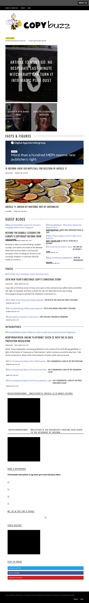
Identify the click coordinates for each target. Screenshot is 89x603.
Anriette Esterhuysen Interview (15, 41)
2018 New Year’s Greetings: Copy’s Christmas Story (33, 279)
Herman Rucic (9, 173)
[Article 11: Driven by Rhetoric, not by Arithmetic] (44, 191)
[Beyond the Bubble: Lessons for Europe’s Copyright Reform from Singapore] (24, 226)
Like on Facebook (14, 573)
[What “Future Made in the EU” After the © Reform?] (64, 237)
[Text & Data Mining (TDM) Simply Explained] (24, 308)
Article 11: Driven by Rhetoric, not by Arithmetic (32, 206)
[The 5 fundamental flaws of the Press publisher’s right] (29, 380)
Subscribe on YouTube (16, 577)
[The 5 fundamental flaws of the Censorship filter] (26, 369)
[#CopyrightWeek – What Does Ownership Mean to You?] (64, 226)
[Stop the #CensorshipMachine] (59, 257)
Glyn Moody (42, 41)
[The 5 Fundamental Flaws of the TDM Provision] (26, 361)
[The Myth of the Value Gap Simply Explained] (25, 300)
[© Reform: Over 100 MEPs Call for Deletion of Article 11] (44, 153)
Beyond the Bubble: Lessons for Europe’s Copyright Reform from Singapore (23, 236)
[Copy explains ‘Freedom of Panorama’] (22, 317)
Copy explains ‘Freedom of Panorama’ (54, 317)
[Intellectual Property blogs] (45, 517)
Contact (23, 8)
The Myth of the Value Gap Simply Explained (61, 300)
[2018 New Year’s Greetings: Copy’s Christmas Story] (27, 274)
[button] (83, 3)
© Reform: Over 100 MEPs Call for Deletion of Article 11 (36, 168)
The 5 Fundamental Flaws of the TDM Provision (65, 361)
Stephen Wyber (9, 240)
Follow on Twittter (15, 568)
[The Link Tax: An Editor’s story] (59, 247)
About (29, 8)
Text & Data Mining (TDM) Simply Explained (60, 308)
